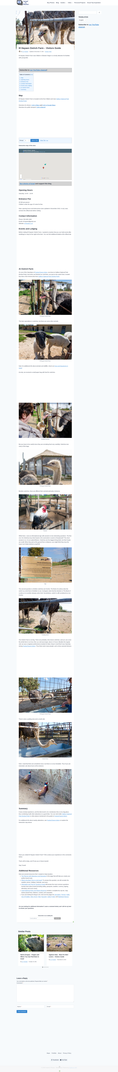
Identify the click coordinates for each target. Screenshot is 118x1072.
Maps (48, 1053)
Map (21, 77)
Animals (47, 51)
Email (49, 1006)
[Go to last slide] (20, 950)
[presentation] (31, 943)
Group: (22, 140)
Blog (57, 2)
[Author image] (19, 51)
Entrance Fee (24, 81)
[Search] (99, 12)
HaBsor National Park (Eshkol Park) (48, 276)
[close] (59, 1066)
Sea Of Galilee (25, 896)
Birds (50, 51)
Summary (23, 89)
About (59, 1053)
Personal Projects (79, 2)
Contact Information (26, 83)
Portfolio (54, 1053)
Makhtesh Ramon (63, 896)
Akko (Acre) (34, 896)
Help (47, 140)
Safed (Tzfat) (51, 896)
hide (31, 74)
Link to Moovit (41, 107)
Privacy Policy (67, 1053)
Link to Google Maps (49, 105)
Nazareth (44, 896)
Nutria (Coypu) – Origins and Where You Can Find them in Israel (29, 957)
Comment (20, 983)
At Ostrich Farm (24, 87)
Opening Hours (24, 79)
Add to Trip (35, 140)
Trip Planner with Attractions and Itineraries (33, 876)
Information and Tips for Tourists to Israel (33, 884)
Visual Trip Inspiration (94, 2)
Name (19, 1006)
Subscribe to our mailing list (45, 915)
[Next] (70, 950)
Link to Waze (35, 105)
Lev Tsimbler (25, 51)
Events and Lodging (26, 85)
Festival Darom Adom (41, 272)
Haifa (67, 894)
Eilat (39, 896)
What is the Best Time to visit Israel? (31, 880)
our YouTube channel (38, 70)
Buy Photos (50, 2)
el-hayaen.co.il (28, 223)
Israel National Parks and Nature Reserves (33, 890)
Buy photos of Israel (27, 184)
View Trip (43, 140)
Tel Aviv (63, 894)
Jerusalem (57, 894)
